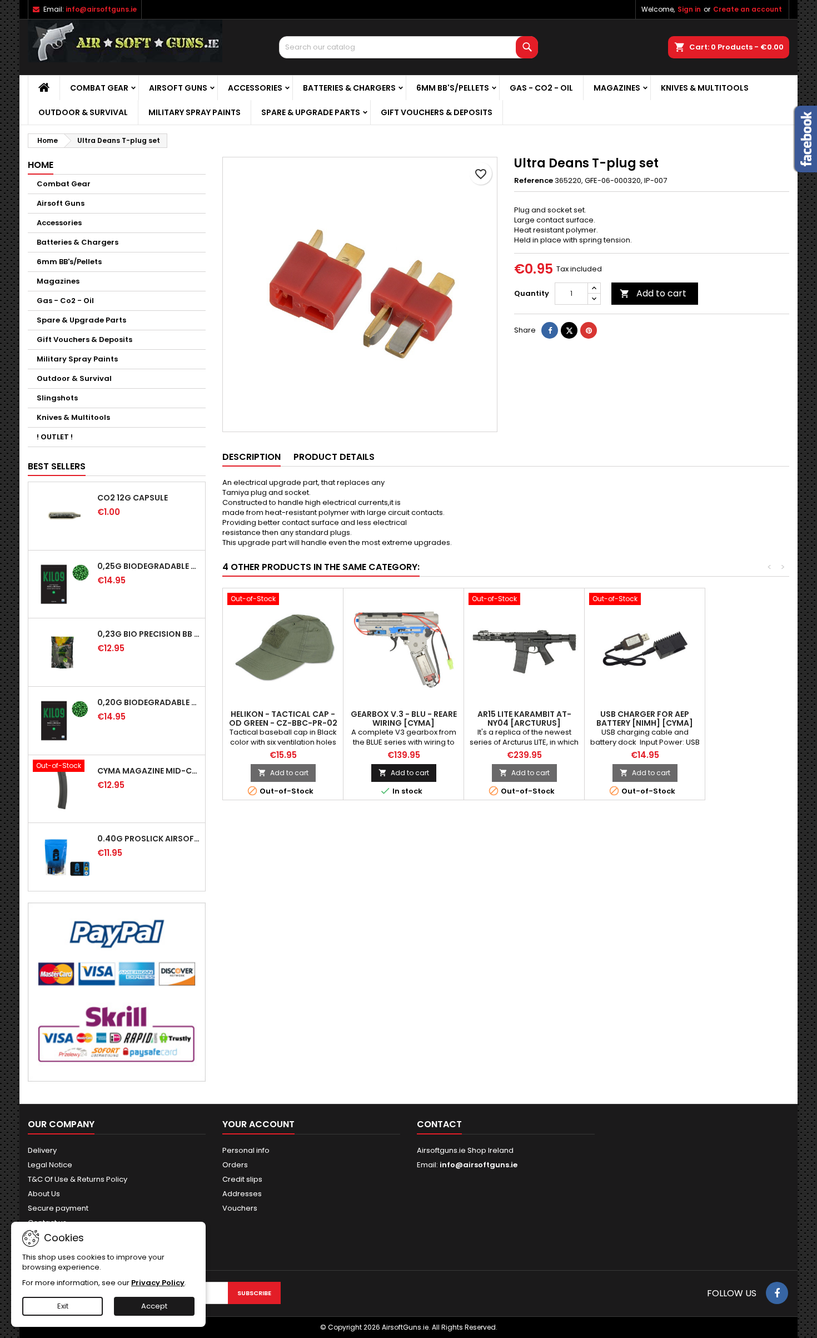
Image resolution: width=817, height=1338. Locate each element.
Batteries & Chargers (349, 87)
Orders (235, 1164)
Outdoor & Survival (83, 112)
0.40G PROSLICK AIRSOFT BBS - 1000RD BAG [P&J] (149, 838)
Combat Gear (99, 87)
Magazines (617, 87)
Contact (439, 1124)
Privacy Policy (158, 1282)
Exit (62, 1306)
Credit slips (242, 1179)
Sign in (689, 9)
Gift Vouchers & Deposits (436, 112)
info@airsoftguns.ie (101, 9)
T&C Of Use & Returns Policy (77, 1179)
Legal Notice (50, 1164)
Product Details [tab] (334, 456)
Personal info (246, 1150)
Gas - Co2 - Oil (541, 87)
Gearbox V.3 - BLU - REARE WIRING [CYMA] (404, 718)
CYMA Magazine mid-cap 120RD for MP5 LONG (149, 770)
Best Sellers (57, 466)
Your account (258, 1124)
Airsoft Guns (178, 87)
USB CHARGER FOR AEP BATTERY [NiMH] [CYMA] (644, 718)
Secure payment (58, 1208)
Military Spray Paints (194, 112)
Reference (533, 181)
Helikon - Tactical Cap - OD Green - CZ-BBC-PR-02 (283, 718)
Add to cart (653, 293)
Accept (154, 1306)
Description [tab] (251, 456)
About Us (44, 1193)
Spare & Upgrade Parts (310, 112)
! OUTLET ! (55, 437)
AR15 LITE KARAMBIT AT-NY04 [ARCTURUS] (524, 718)
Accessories (255, 87)
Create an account (747, 9)
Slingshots (57, 398)
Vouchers (239, 1208)
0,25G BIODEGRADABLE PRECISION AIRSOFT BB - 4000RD (149, 566)
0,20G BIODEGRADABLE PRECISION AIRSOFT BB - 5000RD (149, 702)
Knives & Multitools (705, 87)
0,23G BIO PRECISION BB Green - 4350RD (149, 634)
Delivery (42, 1150)
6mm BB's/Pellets (452, 87)
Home (40, 164)
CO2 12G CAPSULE (132, 497)
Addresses (242, 1193)
